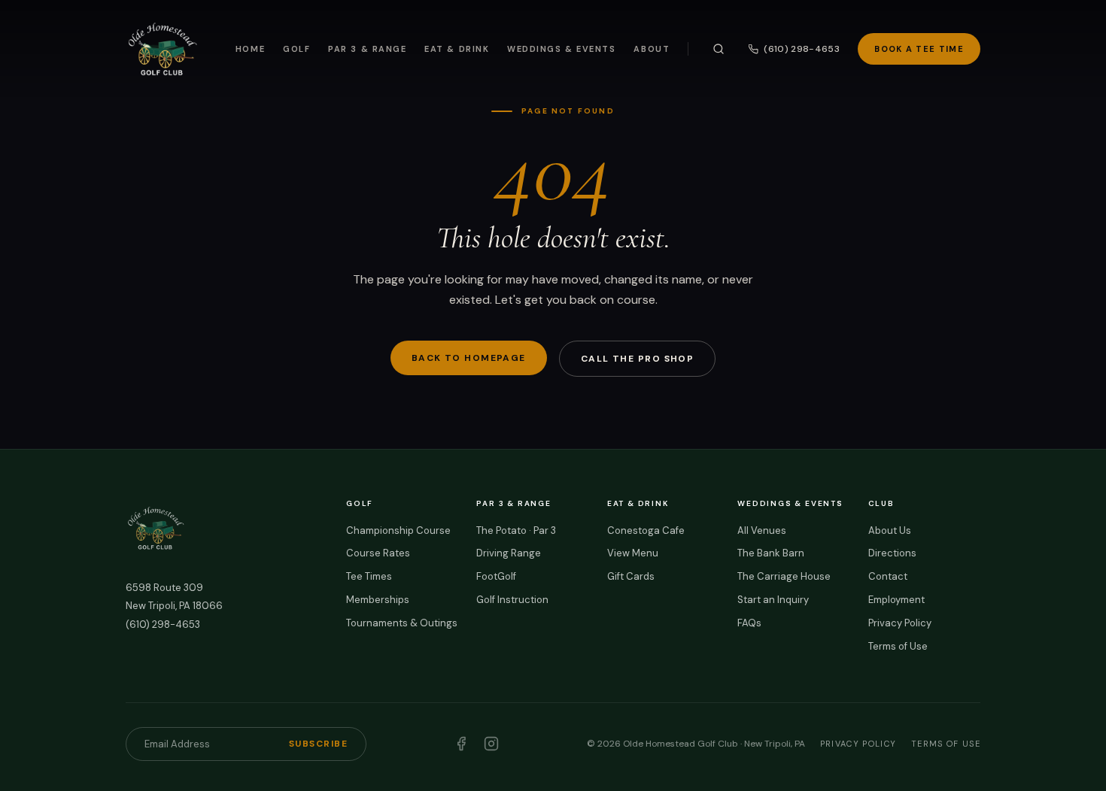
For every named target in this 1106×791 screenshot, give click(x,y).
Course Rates (378, 553)
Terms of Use (898, 646)
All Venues (761, 530)
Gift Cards (631, 576)
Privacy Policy (899, 623)
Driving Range (508, 553)
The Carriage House (784, 576)
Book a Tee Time (919, 49)
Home (250, 49)
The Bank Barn (770, 553)
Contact (887, 576)
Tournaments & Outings (401, 623)
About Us (889, 530)
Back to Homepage (469, 358)
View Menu (632, 553)
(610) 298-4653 (802, 49)
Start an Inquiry (773, 599)
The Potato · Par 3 (516, 530)
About (652, 49)
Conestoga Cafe (646, 530)
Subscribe (318, 744)
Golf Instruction (512, 599)
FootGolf (496, 576)
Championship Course (398, 530)
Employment (896, 599)
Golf (296, 49)
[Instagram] (491, 743)
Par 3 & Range (367, 49)
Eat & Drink (456, 49)
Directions (892, 553)
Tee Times (369, 576)
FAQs (749, 623)
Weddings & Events (561, 49)
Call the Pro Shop (637, 359)
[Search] (718, 49)
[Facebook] (461, 743)
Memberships (377, 599)
